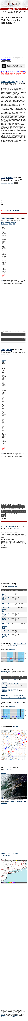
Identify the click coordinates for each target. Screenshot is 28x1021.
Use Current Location (6, 61)
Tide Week (7, 222)
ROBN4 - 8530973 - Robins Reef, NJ (4, 620)
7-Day (10, 11)
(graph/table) (12, 649)
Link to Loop (4, 773)
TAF (19, 12)
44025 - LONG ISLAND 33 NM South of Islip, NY (4, 626)
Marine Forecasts (8, 82)
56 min (12, 680)
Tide (14, 11)
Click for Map (4, 230)
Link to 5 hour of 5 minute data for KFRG (12, 695)
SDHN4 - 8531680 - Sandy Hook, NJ (4, 615)
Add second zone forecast (12, 210)
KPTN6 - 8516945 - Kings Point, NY (4, 593)
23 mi (9, 603)
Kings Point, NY (20, 644)
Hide (20, 82)
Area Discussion (7, 526)
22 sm (9, 690)
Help (23, 82)
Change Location (6, 59)
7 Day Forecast (7, 178)
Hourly (16, 183)
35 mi (9, 630)
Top (3, 11)
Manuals (22, 8)
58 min (12, 684)
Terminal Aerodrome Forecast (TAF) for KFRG (13, 698)
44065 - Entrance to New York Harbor (4, 599)
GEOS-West (10, 801)
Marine (6, 11)
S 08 (14, 679)
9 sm (9, 680)
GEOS (11, 12)
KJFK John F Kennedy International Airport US (5, 685)
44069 (3, 603)
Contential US (18, 801)
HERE (3, 1015)
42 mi (9, 634)
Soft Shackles (10, 9)
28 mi (9, 613)
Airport (23, 11)
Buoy (20, 11)
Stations (4, 590)
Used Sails (14, 9)
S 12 (14, 689)
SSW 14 (14, 684)
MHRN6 (3, 630)
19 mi (9, 592)
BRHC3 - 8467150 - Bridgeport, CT (4, 636)
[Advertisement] (14, 41)
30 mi (9, 618)
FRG (19, 702)
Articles (5, 8)
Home (1, 8)
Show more (4, 547)
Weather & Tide (18, 9)
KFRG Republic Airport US (4, 681)
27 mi (9, 607)
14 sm (9, 684)
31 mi (9, 623)
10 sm (17, 680)
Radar (15, 12)
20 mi (9, 597)
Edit (17, 82)
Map (9, 12)
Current (9, 218)
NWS (17, 11)
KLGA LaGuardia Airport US (4, 690)
